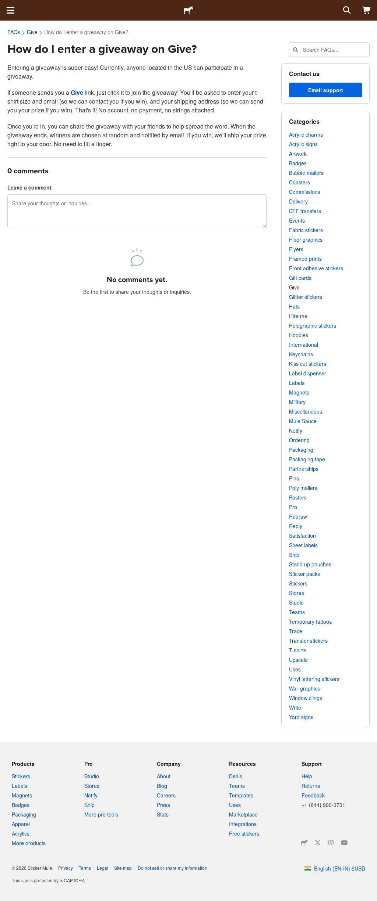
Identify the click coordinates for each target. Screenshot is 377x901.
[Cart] (366, 10)
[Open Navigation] (10, 10)
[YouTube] (344, 842)
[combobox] (329, 49)
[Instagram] (331, 842)
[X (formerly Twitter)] (318, 842)
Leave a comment (29, 187)
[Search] (346, 10)
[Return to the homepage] (188, 10)
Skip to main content (5, 5)
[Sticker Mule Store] (304, 842)
